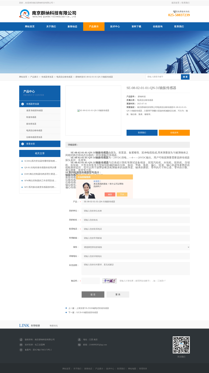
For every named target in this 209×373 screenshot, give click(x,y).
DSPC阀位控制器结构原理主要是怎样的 (41, 174)
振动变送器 (31, 124)
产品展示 (94, 26)
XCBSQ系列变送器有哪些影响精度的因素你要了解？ (41, 161)
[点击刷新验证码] (110, 280)
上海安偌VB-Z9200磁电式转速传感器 (92, 308)
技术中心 (115, 26)
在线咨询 (158, 26)
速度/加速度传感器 (34, 110)
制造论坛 (54, 326)
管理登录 (143, 369)
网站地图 (132, 369)
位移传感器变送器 (34, 137)
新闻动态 (72, 26)
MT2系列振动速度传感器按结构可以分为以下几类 (41, 187)
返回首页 (175, 3)
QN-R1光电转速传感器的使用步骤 (40, 167)
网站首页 (30, 26)
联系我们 (186, 3)
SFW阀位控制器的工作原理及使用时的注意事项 (41, 180)
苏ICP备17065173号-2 (42, 350)
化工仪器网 (40, 345)
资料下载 (136, 26)
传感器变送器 (47, 77)
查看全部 (30, 144)
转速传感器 (31, 117)
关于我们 (51, 26)
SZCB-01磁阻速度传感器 (87, 312)
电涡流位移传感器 (64, 77)
